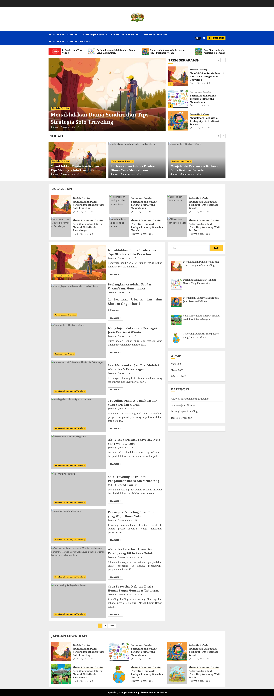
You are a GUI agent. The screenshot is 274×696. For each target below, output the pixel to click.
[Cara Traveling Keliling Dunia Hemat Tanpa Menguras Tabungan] (78, 601)
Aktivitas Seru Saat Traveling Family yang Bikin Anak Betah (130, 551)
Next (111, 625)
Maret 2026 (177, 370)
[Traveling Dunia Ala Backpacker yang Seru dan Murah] (119, 227)
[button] (204, 38)
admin (56, 127)
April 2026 (176, 364)
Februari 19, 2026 (128, 557)
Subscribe (218, 38)
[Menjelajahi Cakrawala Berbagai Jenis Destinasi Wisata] (178, 98)
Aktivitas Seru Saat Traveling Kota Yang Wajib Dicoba (205, 227)
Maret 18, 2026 (140, 234)
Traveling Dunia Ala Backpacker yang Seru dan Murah (147, 227)
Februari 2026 (178, 376)
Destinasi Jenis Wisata (94, 34)
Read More (115, 274)
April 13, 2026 (69, 127)
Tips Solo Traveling (155, 34)
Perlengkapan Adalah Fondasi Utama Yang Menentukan (203, 76)
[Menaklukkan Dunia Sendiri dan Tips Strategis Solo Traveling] (107, 94)
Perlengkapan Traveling (125, 34)
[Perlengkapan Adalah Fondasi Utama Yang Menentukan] (178, 76)
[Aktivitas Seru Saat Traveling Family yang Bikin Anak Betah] (78, 563)
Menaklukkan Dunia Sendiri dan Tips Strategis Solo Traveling (100, 118)
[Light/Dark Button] (198, 38)
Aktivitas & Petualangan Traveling (69, 41)
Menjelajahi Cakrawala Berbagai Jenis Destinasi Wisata (204, 99)
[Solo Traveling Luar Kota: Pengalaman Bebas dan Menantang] (78, 489)
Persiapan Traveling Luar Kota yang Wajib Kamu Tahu (131, 514)
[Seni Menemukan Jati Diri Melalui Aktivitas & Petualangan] (178, 121)
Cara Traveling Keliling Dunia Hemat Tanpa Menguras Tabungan (133, 588)
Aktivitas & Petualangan (63, 34)
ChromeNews (146, 692)
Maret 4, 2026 (126, 485)
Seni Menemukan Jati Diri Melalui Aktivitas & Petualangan (205, 121)
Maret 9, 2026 (197, 234)
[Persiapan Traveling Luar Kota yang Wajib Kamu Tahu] (78, 526)
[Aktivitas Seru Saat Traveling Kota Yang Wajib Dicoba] (177, 227)
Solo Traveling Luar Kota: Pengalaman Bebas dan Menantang (133, 479)
